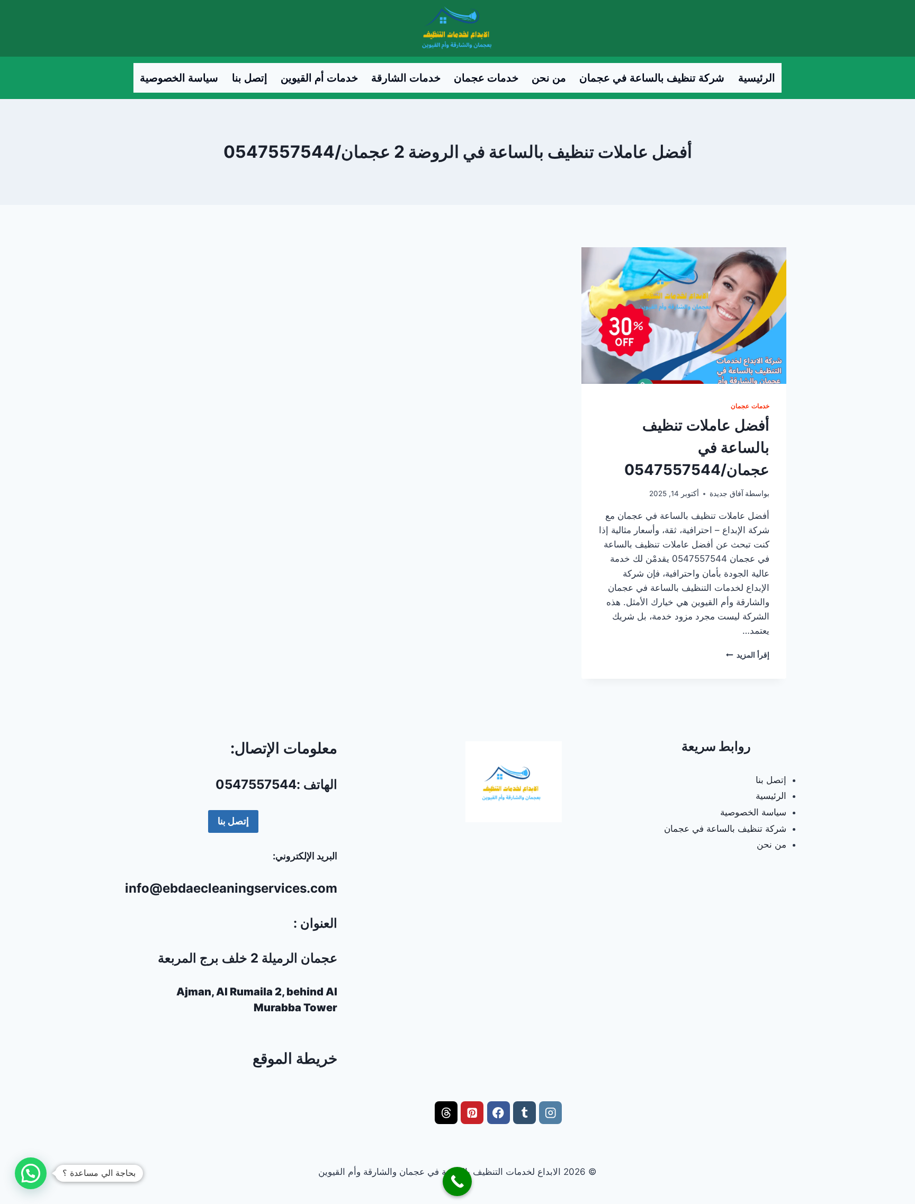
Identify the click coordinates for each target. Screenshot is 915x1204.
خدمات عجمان (486, 77)
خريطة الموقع (295, 1058)
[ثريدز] (446, 1112)
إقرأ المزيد (747, 655)
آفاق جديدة (726, 493)
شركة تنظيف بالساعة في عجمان (651, 77)
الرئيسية (756, 77)
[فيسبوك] (498, 1112)
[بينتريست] (472, 1112)
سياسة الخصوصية (179, 77)
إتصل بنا (249, 77)
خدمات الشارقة (406, 77)
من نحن (549, 77)
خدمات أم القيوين (319, 77)
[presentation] (683, 315)
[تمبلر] (524, 1112)
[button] (31, 1173)
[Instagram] (550, 1112)
